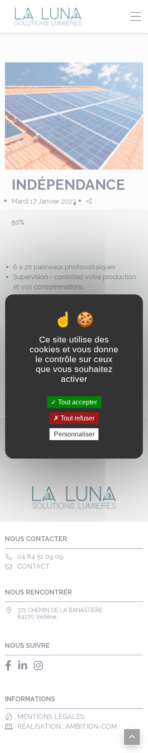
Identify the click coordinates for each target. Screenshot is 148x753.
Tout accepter (76, 401)
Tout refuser (77, 418)
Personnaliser (74, 434)
